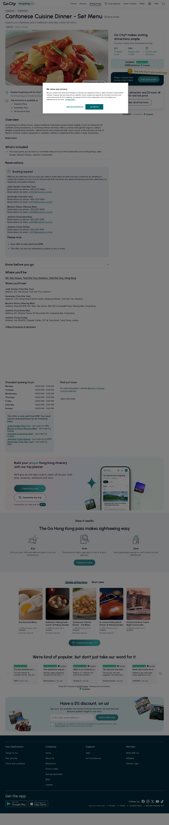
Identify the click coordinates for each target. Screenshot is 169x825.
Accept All (94, 107)
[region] (85, 98)
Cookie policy (70, 99)
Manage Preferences (75, 106)
